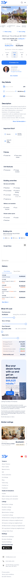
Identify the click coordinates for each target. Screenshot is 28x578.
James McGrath (14, 67)
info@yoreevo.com (11, 557)
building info (21, 38)
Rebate (10, 393)
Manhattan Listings (7, 504)
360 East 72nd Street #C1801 (14, 36)
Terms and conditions (8, 574)
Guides (4, 493)
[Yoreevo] (5, 457)
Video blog (5, 482)
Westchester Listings (8, 512)
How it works (5, 466)
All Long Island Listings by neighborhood (13, 528)
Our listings (5, 477)
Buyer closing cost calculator (10, 498)
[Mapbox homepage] (5, 260)
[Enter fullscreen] (25, 245)
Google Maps (7, 246)
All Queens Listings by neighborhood (12, 523)
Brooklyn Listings (6, 507)
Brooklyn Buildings (7, 539)
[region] (14, 252)
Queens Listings (6, 509)
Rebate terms (6, 469)
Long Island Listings (7, 515)
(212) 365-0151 (14, 68)
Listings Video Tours (7, 531)
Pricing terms (17, 393)
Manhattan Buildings (8, 536)
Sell (3, 472)
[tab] (7, 271)
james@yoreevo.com (15, 70)
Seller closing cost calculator (10, 496)
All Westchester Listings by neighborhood (13, 525)
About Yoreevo (6, 464)
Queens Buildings (7, 542)
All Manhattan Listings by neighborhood (13, 517)
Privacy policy (6, 572)
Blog (3, 480)
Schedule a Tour (15, 62)
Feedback (5, 488)
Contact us (5, 485)
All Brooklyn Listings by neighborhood (12, 520)
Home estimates (6, 474)
